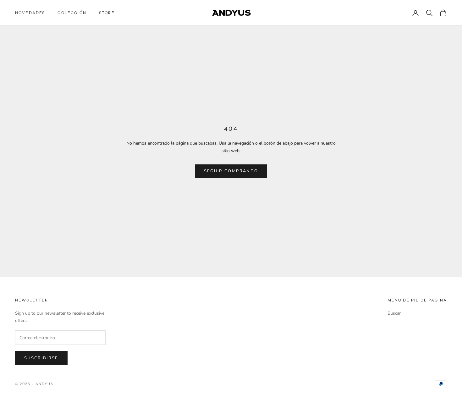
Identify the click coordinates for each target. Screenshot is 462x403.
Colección (72, 12)
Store (107, 12)
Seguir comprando (231, 171)
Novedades (30, 12)
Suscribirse (41, 358)
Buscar (394, 313)
